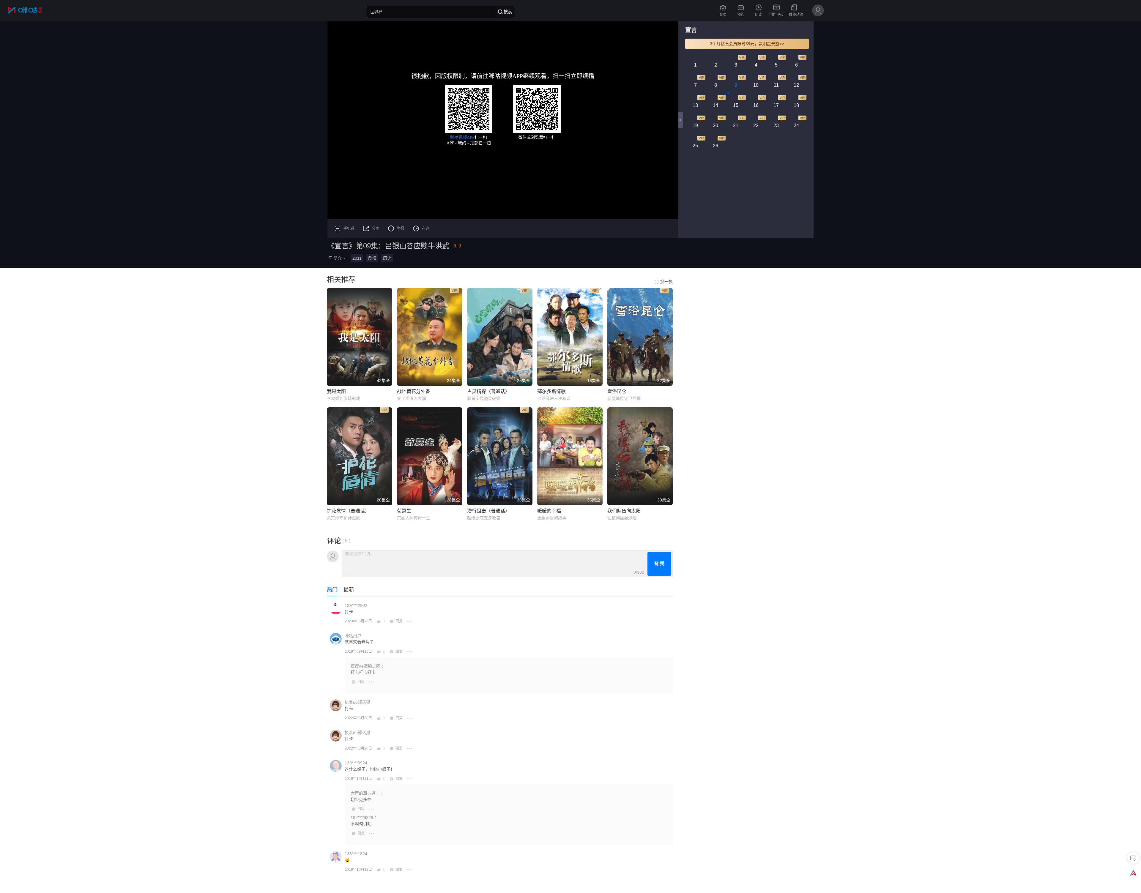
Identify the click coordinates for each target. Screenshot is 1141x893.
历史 (387, 258)
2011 (357, 258)
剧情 (372, 258)
